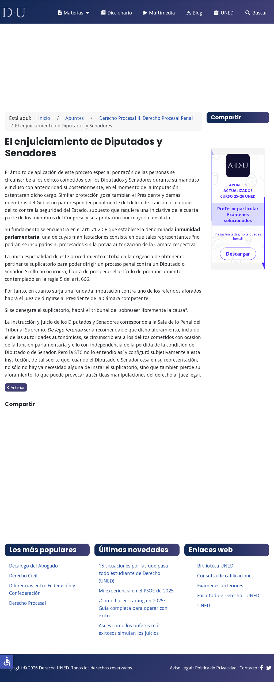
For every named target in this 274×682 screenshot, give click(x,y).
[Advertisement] (137, 65)
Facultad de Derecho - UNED (228, 595)
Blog (197, 12)
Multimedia (162, 12)
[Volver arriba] (264, 671)
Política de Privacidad (216, 668)
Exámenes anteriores (220, 585)
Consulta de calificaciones (225, 575)
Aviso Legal (181, 668)
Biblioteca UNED (215, 565)
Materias (73, 12)
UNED (227, 12)
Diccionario (120, 12)
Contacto (248, 668)
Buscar (259, 12)
